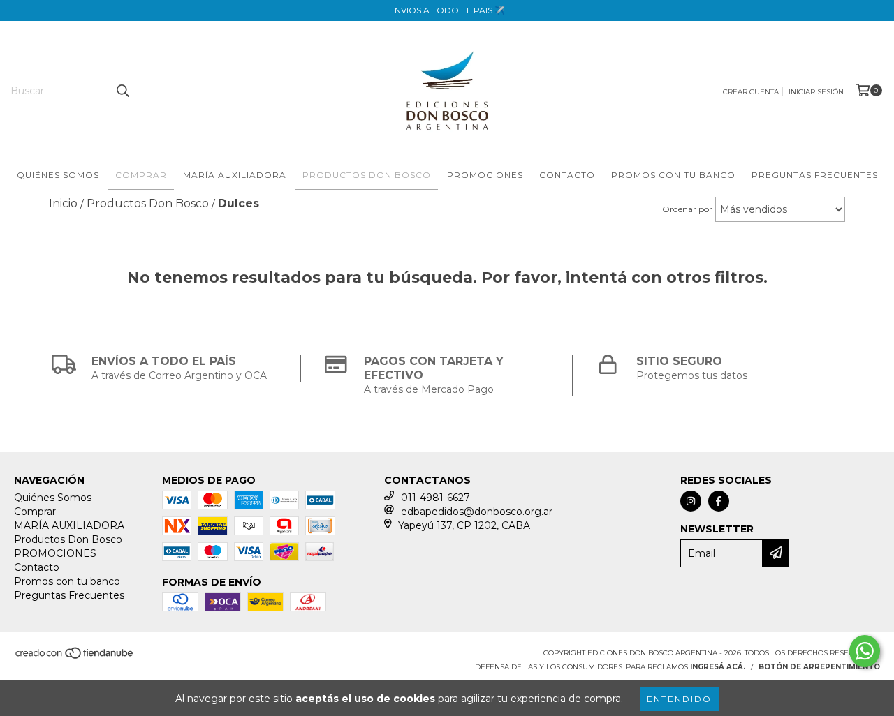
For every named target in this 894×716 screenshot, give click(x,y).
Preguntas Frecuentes (815, 175)
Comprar (141, 175)
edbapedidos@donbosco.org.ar (476, 511)
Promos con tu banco (673, 175)
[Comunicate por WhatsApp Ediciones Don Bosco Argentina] (864, 651)
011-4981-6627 (435, 497)
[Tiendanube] (75, 657)
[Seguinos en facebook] (718, 501)
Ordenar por (687, 209)
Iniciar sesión (816, 91)
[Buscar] (122, 90)
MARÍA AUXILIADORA (234, 175)
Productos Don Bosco (366, 175)
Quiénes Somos (58, 175)
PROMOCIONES (485, 175)
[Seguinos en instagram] (690, 501)
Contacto (567, 175)
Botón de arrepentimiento (819, 666)
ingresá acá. (717, 666)
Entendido (679, 699)
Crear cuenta (751, 91)
